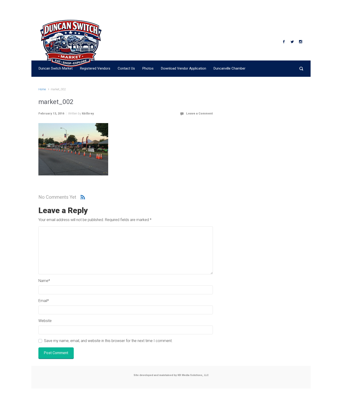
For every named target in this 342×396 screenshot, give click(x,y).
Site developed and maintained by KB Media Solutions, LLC (171, 375)
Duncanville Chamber (229, 68)
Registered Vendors (95, 68)
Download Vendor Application (183, 68)
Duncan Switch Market (153, 41)
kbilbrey (88, 113)
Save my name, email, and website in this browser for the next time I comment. (108, 341)
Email (43, 301)
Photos (148, 68)
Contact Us (126, 68)
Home (42, 89)
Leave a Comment (199, 113)
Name (44, 281)
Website (45, 321)
